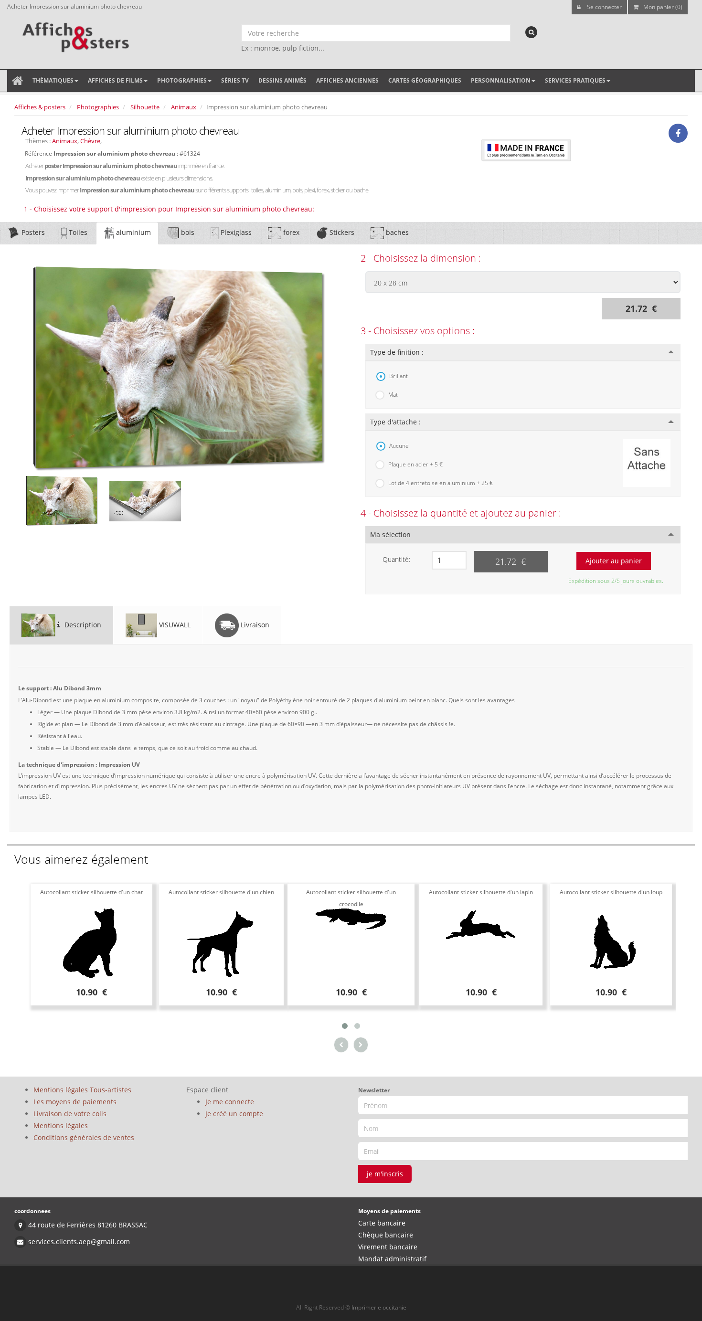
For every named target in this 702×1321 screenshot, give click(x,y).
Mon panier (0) (662, 7)
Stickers (341, 232)
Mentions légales (60, 1125)
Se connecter (603, 7)
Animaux (183, 107)
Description (82, 624)
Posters (32, 232)
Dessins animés (282, 80)
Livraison (254, 624)
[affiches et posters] (74, 34)
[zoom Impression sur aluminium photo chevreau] (179, 367)
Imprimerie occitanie (378, 1307)
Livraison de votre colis (69, 1113)
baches (396, 232)
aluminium (132, 232)
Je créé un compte (234, 1113)
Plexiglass (235, 232)
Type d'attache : (395, 421)
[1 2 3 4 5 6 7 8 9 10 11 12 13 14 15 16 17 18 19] (449, 560)
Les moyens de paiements (75, 1101)
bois (186, 232)
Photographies (182, 80)
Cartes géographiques (424, 80)
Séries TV (235, 80)
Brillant (398, 376)
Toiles (77, 232)
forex (290, 232)
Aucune (399, 446)
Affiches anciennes (347, 80)
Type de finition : (397, 352)
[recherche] (531, 32)
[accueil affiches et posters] (17, 81)
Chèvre (90, 141)
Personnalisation (501, 80)
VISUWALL (174, 624)
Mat (393, 395)
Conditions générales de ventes (83, 1137)
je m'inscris (385, 1173)
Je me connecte (229, 1101)
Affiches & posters (39, 107)
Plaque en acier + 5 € (415, 464)
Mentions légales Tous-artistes (82, 1089)
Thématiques (53, 80)
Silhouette (145, 107)
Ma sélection (390, 534)
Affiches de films (115, 80)
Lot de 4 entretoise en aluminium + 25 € (440, 483)
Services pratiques (575, 80)
